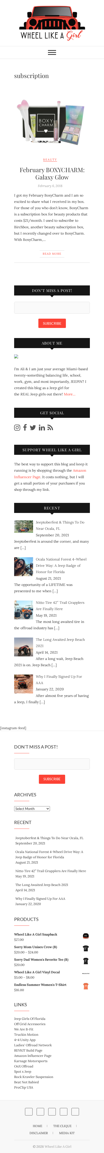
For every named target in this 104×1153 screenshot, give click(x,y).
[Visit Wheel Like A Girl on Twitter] (33, 429)
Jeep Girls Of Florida (29, 1019)
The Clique (62, 1126)
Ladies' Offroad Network (33, 1045)
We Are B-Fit (23, 1029)
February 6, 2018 (50, 186)
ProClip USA (23, 1087)
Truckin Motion (26, 1034)
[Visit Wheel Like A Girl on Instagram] (17, 429)
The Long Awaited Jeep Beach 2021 (41, 885)
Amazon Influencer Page (32, 1056)
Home (37, 1126)
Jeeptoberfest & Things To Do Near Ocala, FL (49, 838)
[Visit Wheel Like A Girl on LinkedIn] (42, 429)
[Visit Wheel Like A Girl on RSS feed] (50, 429)
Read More (52, 253)
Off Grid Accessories (29, 1024)
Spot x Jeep (22, 1071)
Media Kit (67, 1133)
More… (69, 394)
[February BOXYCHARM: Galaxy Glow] (52, 118)
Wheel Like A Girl (58, 1146)
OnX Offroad (23, 1066)
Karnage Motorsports (30, 1061)
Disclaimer (39, 1133)
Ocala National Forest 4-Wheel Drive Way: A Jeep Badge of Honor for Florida (49, 854)
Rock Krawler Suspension (33, 1077)
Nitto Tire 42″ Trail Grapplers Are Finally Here (50, 871)
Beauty (50, 159)
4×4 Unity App (25, 1040)
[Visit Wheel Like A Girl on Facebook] (25, 429)
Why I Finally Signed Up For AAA (40, 899)
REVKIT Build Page (28, 1050)
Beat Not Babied (26, 1082)
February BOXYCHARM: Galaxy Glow (52, 173)
